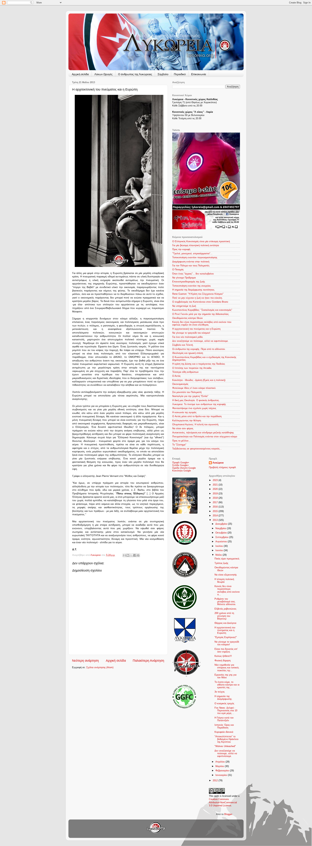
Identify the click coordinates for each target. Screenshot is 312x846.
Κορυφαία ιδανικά (223, 732)
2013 (215, 520)
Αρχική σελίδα (80, 74)
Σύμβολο (163, 74)
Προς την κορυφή (181, 249)
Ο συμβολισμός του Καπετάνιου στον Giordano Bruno (200, 302)
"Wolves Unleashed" (225, 746)
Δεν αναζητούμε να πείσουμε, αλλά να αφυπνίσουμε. (200, 341)
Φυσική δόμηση (222, 660)
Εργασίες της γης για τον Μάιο (225, 676)
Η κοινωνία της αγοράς (184, 412)
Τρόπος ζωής (221, 563)
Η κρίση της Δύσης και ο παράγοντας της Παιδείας (198, 364)
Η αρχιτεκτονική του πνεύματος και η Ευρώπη (196, 329)
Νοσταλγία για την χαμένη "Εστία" (190, 396)
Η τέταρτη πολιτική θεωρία (224, 580)
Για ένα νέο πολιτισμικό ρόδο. (187, 337)
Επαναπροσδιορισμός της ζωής (188, 281)
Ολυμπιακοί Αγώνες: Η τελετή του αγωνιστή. (195, 424)
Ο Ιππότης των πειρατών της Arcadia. (192, 368)
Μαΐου (219, 555)
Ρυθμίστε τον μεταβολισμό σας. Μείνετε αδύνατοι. (225, 602)
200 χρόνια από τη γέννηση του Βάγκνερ (224, 616)
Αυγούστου (221, 541)
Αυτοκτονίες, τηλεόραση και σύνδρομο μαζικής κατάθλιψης (203, 432)
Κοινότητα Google (181, 470)
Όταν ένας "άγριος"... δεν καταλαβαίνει (193, 274)
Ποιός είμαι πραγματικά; (227, 558)
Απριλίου (220, 762)
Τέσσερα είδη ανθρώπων (185, 372)
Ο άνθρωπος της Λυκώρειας (135, 74)
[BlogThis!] (128, 555)
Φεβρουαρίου (222, 770)
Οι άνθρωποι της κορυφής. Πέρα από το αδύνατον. (199, 349)
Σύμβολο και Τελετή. (183, 345)
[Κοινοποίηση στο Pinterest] (138, 555)
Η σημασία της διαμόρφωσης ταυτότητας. (193, 290)
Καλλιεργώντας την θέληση (186, 420)
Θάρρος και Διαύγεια (225, 623)
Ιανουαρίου (221, 775)
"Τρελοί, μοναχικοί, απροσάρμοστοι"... (192, 253)
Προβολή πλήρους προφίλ (222, 467)
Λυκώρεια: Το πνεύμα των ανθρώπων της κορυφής (199, 404)
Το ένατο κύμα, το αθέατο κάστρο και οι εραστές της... (226, 685)
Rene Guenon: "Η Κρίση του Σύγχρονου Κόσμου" (198, 294)
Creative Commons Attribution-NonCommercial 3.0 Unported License (223, 802)
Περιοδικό (180, 74)
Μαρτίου (220, 766)
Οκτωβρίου (221, 532)
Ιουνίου (219, 550)
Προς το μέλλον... (181, 441)
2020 (215, 489)
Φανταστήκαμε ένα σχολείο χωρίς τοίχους (194, 408)
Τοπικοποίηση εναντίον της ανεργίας (191, 286)
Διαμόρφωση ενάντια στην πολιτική (190, 261)
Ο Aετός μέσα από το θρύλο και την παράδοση (197, 416)
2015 (215, 511)
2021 (215, 485)
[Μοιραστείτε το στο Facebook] (134, 555)
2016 (215, 507)
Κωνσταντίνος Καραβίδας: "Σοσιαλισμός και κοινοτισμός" (202, 310)
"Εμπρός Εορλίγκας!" (225, 637)
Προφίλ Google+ (180, 462)
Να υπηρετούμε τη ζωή (184, 306)
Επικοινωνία (198, 74)
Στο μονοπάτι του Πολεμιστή (187, 392)
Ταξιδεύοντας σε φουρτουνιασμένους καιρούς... (197, 448)
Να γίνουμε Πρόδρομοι (184, 277)
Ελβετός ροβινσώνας (225, 609)
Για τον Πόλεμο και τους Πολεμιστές (190, 265)
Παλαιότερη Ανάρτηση (148, 660)
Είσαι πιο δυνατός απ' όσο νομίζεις (226, 650)
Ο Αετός (176, 376)
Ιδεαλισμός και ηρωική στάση (187, 353)
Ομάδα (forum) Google (184, 468)
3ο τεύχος (219, 692)
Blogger (228, 814)
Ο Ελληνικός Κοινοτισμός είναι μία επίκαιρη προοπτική (201, 241)
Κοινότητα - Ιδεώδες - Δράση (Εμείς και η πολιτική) (198, 380)
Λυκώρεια (95, 555)
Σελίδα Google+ (180, 465)
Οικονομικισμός (180, 384)
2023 (215, 480)
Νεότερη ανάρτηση (85, 660)
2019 (215, 493)
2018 (215, 498)
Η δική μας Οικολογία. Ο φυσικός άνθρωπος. (196, 400)
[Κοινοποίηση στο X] (131, 555)
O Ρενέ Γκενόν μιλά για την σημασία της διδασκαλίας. (200, 314)
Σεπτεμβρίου (222, 537)
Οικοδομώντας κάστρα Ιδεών (187, 318)
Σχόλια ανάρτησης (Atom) (99, 667)
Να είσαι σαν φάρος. (183, 428)
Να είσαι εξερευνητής (225, 574)
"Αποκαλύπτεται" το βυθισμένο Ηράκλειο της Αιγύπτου (226, 739)
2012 (215, 780)
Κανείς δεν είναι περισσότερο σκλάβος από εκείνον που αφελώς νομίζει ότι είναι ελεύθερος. (201, 323)
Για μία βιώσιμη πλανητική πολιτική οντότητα (195, 245)
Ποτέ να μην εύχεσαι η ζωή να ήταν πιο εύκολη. (197, 298)
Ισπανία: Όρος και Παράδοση (224, 726)
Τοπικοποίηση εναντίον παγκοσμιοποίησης (194, 257)
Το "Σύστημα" (179, 444)
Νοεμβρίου (221, 528)
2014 (215, 515)
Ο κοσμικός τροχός (224, 703)
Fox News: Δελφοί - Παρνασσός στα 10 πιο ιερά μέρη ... (225, 711)
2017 (215, 502)
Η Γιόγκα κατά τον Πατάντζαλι (224, 719)
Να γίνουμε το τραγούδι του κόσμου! (191, 333)
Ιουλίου (219, 546)
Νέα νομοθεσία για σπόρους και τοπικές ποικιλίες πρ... (226, 668)
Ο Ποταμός (178, 269)
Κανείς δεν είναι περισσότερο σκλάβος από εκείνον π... (227, 590)
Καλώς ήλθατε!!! (223, 656)
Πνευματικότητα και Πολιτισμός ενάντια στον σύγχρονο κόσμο (204, 436)
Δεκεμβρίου (221, 524)
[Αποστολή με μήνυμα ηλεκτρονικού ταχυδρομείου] (124, 555)
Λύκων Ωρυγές (103, 74)
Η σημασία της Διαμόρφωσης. (223, 697)
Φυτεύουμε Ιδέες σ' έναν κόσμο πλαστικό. (194, 388)
